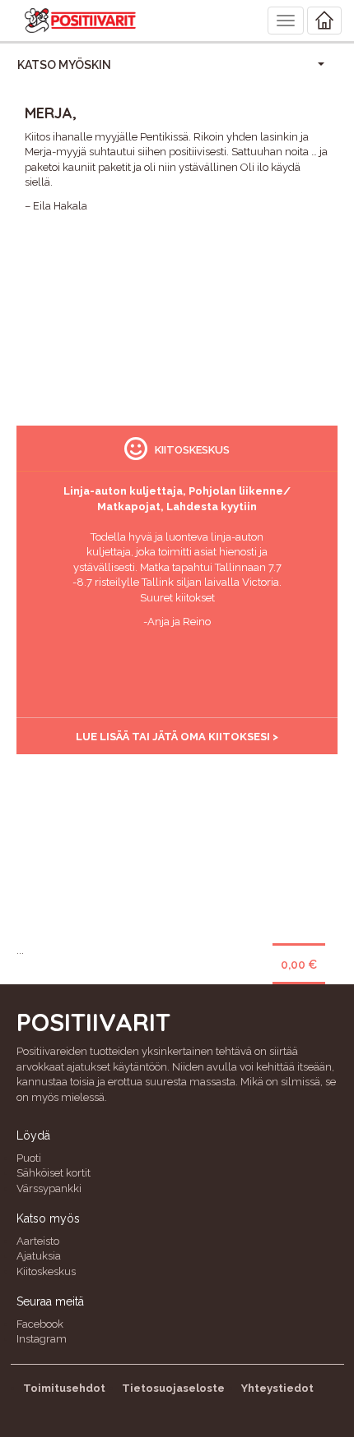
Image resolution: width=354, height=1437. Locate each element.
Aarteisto (37, 1241)
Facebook (39, 1324)
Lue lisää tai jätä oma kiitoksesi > (177, 736)
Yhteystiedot (277, 1388)
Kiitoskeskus (46, 1271)
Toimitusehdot (64, 1388)
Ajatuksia (38, 1256)
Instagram (41, 1339)
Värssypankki (49, 1188)
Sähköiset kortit (53, 1173)
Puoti (28, 1158)
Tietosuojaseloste (173, 1388)
